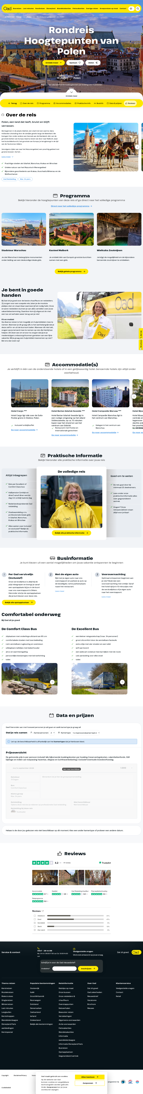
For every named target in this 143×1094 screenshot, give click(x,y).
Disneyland (50, 8)
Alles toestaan (88, 1077)
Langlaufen (6, 1012)
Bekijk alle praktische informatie (69, 533)
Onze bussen (64, 992)
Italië (32, 992)
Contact (123, 8)
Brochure (91, 1004)
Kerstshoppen (8, 1016)
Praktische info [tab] (84, 103)
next (137, 147)
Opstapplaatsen (66, 1052)
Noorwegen (35, 1000)
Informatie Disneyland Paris (71, 1044)
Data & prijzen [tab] (116, 103)
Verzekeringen (65, 1016)
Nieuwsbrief (92, 996)
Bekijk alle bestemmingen (41, 1024)
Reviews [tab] (131, 103)
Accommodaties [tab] (63, 103)
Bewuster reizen (66, 1012)
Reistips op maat (66, 988)
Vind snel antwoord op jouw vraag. (88, 955)
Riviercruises (7, 996)
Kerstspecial (7, 1032)
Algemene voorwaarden (69, 1020)
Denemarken (36, 1008)
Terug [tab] (14, 103)
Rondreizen (40, 8)
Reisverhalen (64, 1008)
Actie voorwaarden (67, 1024)
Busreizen (17, 8)
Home (18, 17)
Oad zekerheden (94, 992)
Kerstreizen (7, 988)
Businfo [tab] (100, 103)
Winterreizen (7, 1004)
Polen (29, 17)
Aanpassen (88, 1083)
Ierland (33, 1016)
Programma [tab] (45, 103)
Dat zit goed (92, 988)
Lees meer (6, 157)
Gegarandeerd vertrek (68, 1056)
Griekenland (35, 1020)
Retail (118, 996)
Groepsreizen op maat (109, 8)
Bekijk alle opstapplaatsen (17, 602)
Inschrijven (86, 968)
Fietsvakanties (78, 8)
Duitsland (34, 1004)
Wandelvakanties (64, 8)
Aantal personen (41, 733)
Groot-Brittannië (37, 996)
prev (77, 147)
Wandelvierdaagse (10, 1020)
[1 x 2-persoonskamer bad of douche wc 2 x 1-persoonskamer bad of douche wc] (85, 733)
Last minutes (28, 8)
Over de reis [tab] (28, 103)
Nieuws (90, 1008)
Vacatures (92, 1000)
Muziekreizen (7, 992)
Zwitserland (35, 1012)
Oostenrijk (34, 988)
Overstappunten (66, 1004)
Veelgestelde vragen (125, 988)
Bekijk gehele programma (69, 271)
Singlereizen (7, 1000)
